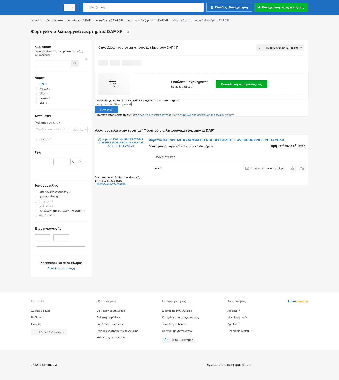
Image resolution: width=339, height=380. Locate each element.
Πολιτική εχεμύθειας (109, 317)
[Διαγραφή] (86, 59)
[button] (292, 168)
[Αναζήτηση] (87, 7)
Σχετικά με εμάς (40, 310)
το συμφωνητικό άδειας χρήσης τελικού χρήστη (205, 114)
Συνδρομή (106, 109)
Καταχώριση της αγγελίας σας (241, 84)
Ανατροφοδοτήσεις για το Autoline (117, 330)
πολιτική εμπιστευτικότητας (154, 114)
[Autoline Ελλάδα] (45, 7)
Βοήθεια (36, 317)
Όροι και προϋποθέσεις (111, 310)
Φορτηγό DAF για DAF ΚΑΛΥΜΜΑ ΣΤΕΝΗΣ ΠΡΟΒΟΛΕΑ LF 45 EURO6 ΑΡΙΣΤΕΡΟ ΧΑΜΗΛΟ (216, 140)
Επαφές (36, 324)
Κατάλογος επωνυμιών (111, 337)
